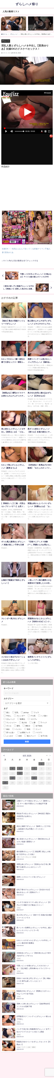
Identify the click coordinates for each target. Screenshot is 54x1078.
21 (34, 778)
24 (5, 783)
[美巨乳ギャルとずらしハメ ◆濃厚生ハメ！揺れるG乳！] (40, 23)
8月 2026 (27, 756)
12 (20, 773)
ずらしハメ (5, 41)
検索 (27, 742)
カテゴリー (9, 698)
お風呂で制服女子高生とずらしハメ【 (13, 581)
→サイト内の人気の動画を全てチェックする (19, 261)
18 (12, 778)
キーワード (9, 688)
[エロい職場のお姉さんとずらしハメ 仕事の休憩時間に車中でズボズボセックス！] (13, 23)
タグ (6, 708)
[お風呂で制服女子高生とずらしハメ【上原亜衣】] (13, 570)
